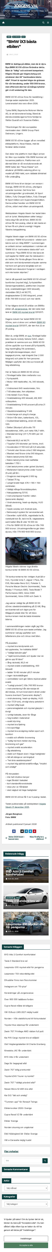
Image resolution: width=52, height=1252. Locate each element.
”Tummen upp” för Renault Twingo (20, 1102)
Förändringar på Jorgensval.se (18, 993)
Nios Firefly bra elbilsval (37, 838)
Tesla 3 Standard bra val (22, 901)
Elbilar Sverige (11, 1121)
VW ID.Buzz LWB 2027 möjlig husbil (21, 1012)
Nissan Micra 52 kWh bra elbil (18, 1089)
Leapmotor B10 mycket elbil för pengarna (25, 925)
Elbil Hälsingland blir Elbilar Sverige (21, 1134)
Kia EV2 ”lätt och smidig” (15, 1095)
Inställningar (26, 1238)
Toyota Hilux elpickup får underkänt (21, 1025)
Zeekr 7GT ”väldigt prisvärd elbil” (20, 1082)
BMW (9, 37)
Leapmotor (20, 921)
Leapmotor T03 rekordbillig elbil (19, 974)
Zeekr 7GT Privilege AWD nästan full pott (23, 1031)
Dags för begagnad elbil (15, 1063)
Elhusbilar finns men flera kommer (20, 980)
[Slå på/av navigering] (48, 23)
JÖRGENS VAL (26, 6)
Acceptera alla (26, 1245)
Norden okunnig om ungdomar (18, 1127)
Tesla (18, 897)
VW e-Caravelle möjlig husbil (17, 1140)
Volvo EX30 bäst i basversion (16, 838)
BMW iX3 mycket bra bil (23, 312)
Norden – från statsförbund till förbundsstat (25, 1018)
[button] (43, 22)
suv (29, 336)
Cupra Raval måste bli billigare (18, 1006)
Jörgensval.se (21, 309)
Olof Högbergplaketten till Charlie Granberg (24, 1044)
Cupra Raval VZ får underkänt (18, 1114)
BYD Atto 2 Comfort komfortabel (20, 873)
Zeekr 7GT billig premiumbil (17, 1070)
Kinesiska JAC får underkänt (17, 1050)
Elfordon (16, 37)
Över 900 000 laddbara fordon (18, 999)
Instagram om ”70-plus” (15, 986)
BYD (8, 868)
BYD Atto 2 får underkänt (16, 1057)
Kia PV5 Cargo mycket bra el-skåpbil (21, 1038)
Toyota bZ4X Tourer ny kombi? (19, 1076)
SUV (23, 37)
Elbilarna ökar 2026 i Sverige (18, 1108)
